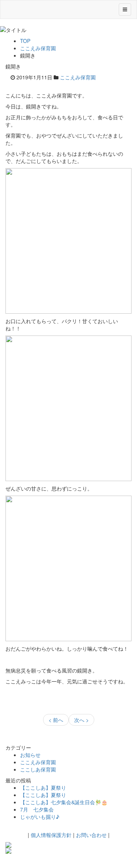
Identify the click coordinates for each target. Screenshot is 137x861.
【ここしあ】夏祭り (43, 787)
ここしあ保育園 (38, 769)
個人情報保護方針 (51, 834)
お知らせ (30, 754)
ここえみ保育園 (38, 48)
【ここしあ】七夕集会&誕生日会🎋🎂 (63, 802)
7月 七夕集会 (37, 809)
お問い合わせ (91, 834)
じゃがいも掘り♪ (39, 816)
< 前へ (56, 719)
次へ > (81, 719)
